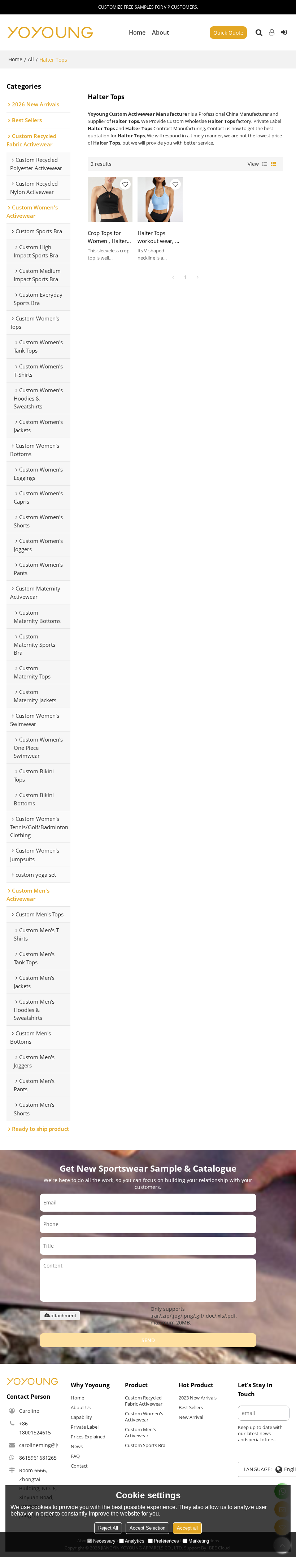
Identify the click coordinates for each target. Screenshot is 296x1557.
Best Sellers (191, 1407)
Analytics (134, 1541)
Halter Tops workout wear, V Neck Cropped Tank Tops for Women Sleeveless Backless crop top (159, 237)
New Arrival (191, 1417)
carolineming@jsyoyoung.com (55, 1445)
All (31, 59)
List (264, 164)
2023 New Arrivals (198, 1397)
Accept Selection (147, 1528)
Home (137, 32)
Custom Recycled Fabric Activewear (143, 1400)
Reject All (108, 1528)
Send (148, 1340)
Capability (81, 1417)
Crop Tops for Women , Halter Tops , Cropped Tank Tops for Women (107, 237)
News (77, 1446)
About (160, 32)
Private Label (85, 1427)
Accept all (187, 1528)
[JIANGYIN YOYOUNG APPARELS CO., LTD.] (49, 32)
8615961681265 (38, 1457)
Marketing (198, 1541)
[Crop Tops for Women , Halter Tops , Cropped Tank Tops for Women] (110, 199)
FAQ (75, 1456)
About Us (81, 1407)
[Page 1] (172, 277)
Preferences (166, 1541)
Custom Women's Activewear (144, 1416)
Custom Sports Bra (145, 1445)
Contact (79, 1466)
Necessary (104, 1541)
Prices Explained (88, 1436)
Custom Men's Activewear (140, 1432)
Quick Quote (228, 32)
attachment (63, 1315)
